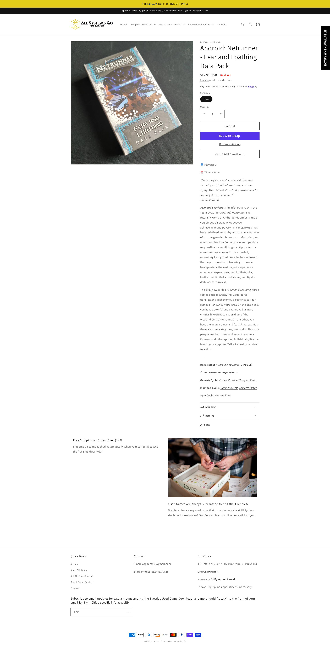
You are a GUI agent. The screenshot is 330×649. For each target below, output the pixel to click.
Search (74, 563)
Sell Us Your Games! (81, 576)
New (206, 99)
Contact (74, 588)
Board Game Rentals (81, 582)
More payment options (229, 144)
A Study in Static (246, 380)
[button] (143, 24)
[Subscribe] (128, 612)
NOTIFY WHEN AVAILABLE (229, 153)
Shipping (204, 80)
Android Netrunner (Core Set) (234, 364)
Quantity (204, 106)
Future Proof (227, 380)
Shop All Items (78, 570)
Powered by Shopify (177, 641)
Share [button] (207, 424)
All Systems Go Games (160, 641)
